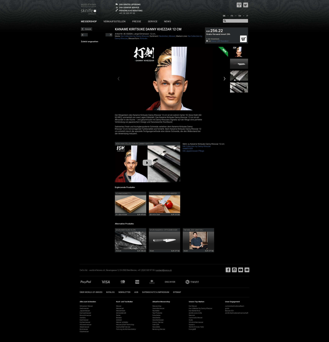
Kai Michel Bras (194, 311)
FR (232, 16)
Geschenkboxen (158, 320)
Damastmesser (85, 313)
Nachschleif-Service (123, 327)
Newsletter (124, 292)
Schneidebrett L (124, 193)
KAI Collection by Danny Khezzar (197, 146)
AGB (136, 292)
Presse (136, 21)
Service (152, 21)
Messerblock (120, 311)
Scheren (119, 320)
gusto (227, 308)
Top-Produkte (157, 313)
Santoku (83, 318)
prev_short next (109, 34)
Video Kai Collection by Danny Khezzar (135, 144)
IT (247, 16)
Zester (118, 315)
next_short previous (84, 34)
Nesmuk (192, 315)
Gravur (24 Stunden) (219, 41)
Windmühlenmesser (196, 322)
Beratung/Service (158, 329)
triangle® (192, 329)
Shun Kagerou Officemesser (163, 230)
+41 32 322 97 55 (127, 13)
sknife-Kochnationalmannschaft (236, 313)
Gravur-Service (157, 322)
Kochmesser (84, 320)
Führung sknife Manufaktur (126, 329)
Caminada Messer (196, 318)
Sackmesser (84, 308)
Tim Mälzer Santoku (193, 230)
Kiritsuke (143, 38)
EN (240, 16)
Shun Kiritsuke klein (126, 230)
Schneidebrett (121, 313)
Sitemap (177, 292)
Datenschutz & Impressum (155, 292)
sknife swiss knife (195, 313)
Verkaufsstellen (114, 21)
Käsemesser (84, 331)
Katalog (110, 292)
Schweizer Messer (86, 306)
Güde (191, 320)
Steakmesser (84, 327)
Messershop (89, 21)
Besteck (119, 318)
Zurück (88, 29)
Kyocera (192, 325)
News (167, 21)
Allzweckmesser (86, 325)
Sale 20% (155, 325)
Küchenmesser (85, 322)
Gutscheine (156, 315)
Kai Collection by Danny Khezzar (135, 36)
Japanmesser (85, 311)
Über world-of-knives (91, 292)
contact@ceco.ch (164, 270)
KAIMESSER (188, 148)
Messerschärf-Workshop (125, 325)
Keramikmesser (85, 315)
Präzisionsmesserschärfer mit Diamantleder (171, 193)
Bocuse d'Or (229, 311)
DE (224, 16)
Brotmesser (84, 329)
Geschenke (156, 318)
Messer (172, 36)
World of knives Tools (196, 327)
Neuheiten (163, 36)
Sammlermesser (158, 308)
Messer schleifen (122, 322)
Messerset (120, 308)
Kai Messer (193, 306)
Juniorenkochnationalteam (234, 306)
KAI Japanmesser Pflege (193, 151)
